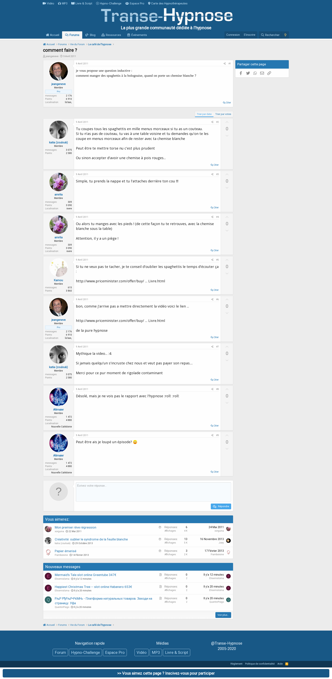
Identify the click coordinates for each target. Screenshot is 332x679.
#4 (217, 217)
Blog (92, 35)
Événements (139, 35)
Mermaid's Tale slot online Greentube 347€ (85, 575)
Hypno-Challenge (110, 3)
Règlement (236, 663)
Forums (74, 35)
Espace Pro (137, 3)
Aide (280, 663)
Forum (60, 652)
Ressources (113, 35)
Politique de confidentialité (260, 663)
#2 (217, 122)
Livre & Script (84, 3)
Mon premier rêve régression (75, 527)
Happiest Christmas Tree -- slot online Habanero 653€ (93, 587)
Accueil (54, 35)
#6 (217, 299)
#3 (217, 174)
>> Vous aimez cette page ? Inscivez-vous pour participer (166, 673)
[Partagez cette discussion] (224, 64)
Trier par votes (223, 114)
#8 (217, 389)
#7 (217, 346)
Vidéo (50, 3)
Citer (228, 102)
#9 (217, 435)
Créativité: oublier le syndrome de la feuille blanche (91, 539)
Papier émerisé (65, 551)
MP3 (64, 3)
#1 (229, 63)
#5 (217, 259)
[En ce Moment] (285, 35)
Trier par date (204, 114)
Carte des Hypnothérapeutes (169, 3)
